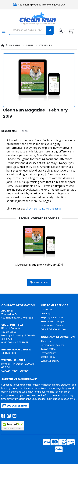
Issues (29, 45)
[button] (70, 32)
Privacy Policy (48, 353)
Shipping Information (52, 317)
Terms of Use (48, 349)
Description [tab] (9, 131)
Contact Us (47, 309)
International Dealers (52, 345)
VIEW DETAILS (40, 282)
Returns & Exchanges (53, 321)
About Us (46, 341)
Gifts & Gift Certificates (53, 329)
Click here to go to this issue (44, 208)
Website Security (50, 361)
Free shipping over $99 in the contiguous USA (41, 4)
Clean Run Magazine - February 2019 (39, 264)
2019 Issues (45, 45)
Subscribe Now (16, 405)
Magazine (14, 45)
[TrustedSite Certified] (12, 426)
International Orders (52, 325)
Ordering (46, 313)
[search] (49, 30)
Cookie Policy (48, 357)
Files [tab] (25, 131)
